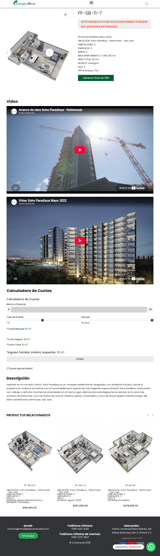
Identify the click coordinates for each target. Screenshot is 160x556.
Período (86, 317)
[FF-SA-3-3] (29, 450)
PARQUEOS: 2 (64, 496)
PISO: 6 (111, 498)
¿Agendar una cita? (131, 538)
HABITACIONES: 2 (116, 494)
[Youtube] (132, 546)
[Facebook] (123, 546)
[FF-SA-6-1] (131, 450)
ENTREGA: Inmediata (119, 500)
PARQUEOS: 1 (13, 496)
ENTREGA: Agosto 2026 (69, 500)
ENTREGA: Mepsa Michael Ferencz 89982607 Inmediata (24, 501)
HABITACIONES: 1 (15, 494)
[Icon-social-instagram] (140, 546)
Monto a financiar (16, 304)
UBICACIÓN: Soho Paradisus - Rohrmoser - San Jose (28, 491)
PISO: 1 (60, 498)
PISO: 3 (10, 498)
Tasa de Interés (15, 317)
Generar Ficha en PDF (96, 78)
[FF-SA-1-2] (80, 450)
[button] (91, 2)
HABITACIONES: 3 (66, 494)
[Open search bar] (146, 3)
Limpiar (80, 358)
